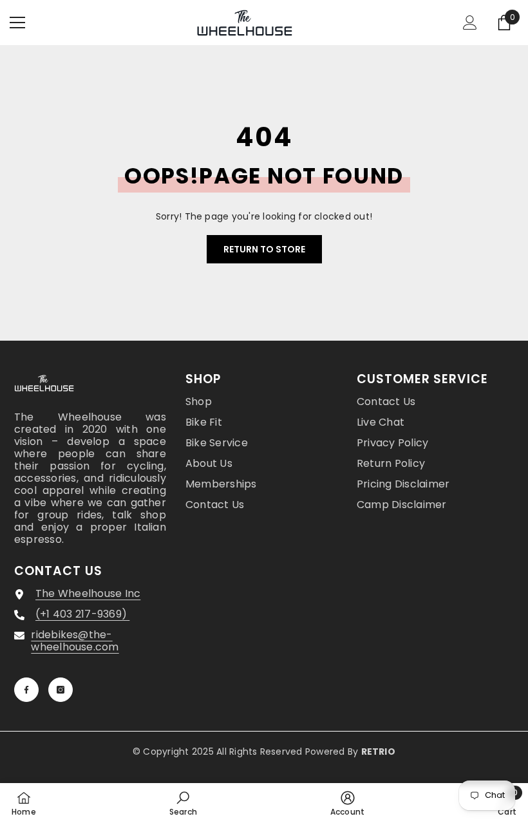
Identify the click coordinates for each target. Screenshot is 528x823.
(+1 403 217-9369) (82, 614)
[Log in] (470, 22)
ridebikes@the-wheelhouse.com (74, 641)
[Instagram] (60, 689)
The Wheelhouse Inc (87, 593)
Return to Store (264, 249)
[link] (183, 803)
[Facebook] (26, 689)
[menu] (17, 22)
